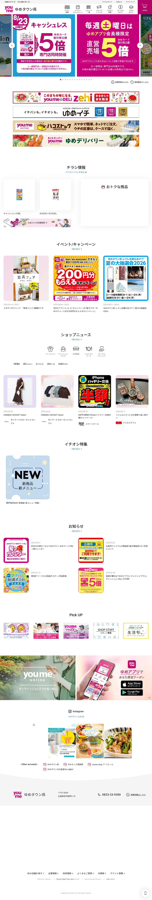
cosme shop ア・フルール (102, 764)
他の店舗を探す (23, 2)
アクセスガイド (107, 2)
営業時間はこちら (121, 82)
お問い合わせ (110, 879)
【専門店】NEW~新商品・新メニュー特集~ (23, 503)
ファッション (50, 351)
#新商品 (17, 364)
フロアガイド (131, 9)
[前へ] (9, 631)
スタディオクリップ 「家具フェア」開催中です (24, 308)
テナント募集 (116, 873)
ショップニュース (99, 9)
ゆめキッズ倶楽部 (75, 764)
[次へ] (143, 631)
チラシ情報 (67, 9)
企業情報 (52, 873)
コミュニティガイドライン (92, 879)
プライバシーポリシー (44, 879)
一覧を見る (75, 249)
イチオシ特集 (109, 9)
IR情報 (101, 873)
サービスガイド (120, 9)
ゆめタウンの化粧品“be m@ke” (60, 769)
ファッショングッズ (63, 351)
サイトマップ (130, 2)
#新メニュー (28, 364)
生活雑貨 (76, 351)
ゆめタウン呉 (53, 764)
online (145, 7)
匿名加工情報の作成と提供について (68, 879)
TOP (145, 893)
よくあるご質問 (84, 873)
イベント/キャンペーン (77, 9)
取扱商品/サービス (141, 82)
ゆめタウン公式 (75, 717)
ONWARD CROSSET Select (15, 415)
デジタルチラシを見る (74, 172)
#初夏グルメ (63, 364)
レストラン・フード (89, 351)
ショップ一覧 (88, 9)
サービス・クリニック (102, 351)
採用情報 (67, 873)
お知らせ (119, 2)
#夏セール (51, 364)
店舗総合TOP (9, 2)
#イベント (40, 364)
